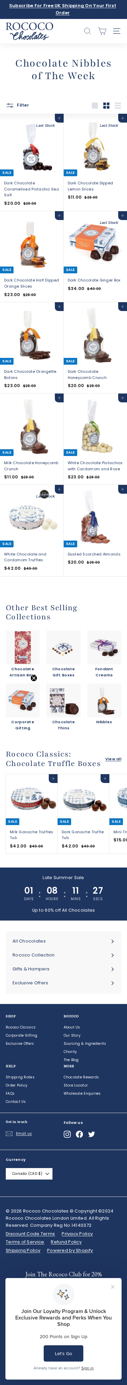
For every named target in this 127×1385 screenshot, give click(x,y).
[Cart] (102, 31)
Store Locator (76, 1085)
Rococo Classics (21, 1027)
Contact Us (16, 1101)
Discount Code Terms (30, 1234)
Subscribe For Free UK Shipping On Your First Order (62, 9)
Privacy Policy (77, 1234)
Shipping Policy (23, 1250)
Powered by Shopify (70, 1250)
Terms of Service (25, 1242)
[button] (19, 692)
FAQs (10, 1093)
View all (113, 759)
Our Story (72, 1035)
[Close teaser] (33, 678)
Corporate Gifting (22, 1035)
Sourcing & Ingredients (85, 1043)
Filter (22, 105)
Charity (70, 1051)
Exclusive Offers (20, 1043)
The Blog (71, 1059)
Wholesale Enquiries (82, 1093)
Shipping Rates (20, 1077)
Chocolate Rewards (81, 1077)
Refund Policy (66, 1242)
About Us (72, 1027)
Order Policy (16, 1085)
